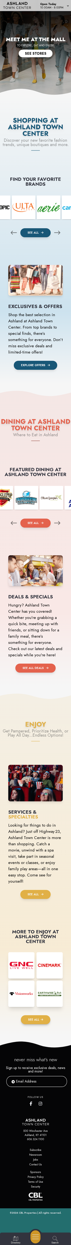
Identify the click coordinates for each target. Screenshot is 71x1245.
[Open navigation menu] (35, 1237)
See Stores (35, 53)
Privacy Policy (36, 1177)
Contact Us (35, 1164)
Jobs (35, 1160)
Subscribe (35, 1150)
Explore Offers (33, 365)
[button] (54, 5)
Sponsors (35, 1172)
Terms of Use (35, 1182)
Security (35, 1187)
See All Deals (33, 668)
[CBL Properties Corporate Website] (35, 1197)
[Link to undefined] (23, 207)
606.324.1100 (35, 1139)
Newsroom (35, 1155)
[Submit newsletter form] (60, 1081)
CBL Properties (28, 1213)
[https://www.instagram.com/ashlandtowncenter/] (40, 1103)
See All (34, 233)
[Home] (18, 5)
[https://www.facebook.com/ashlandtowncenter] (31, 1103)
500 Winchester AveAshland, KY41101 (35, 1133)
